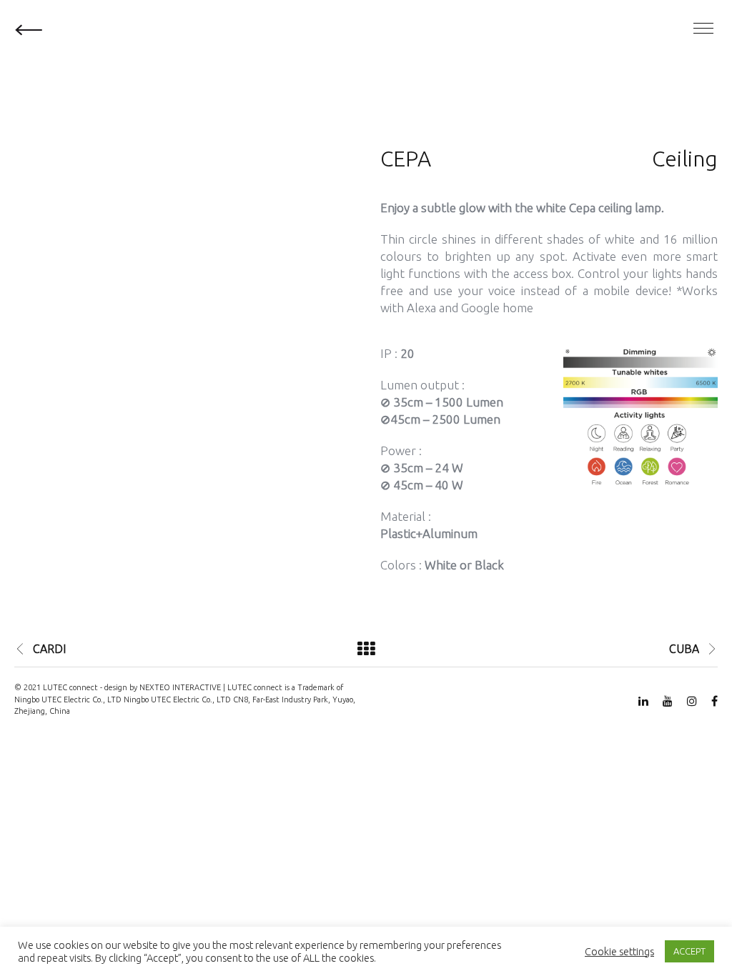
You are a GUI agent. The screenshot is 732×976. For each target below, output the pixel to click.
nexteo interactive (180, 687)
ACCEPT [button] (689, 951)
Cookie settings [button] (619, 951)
